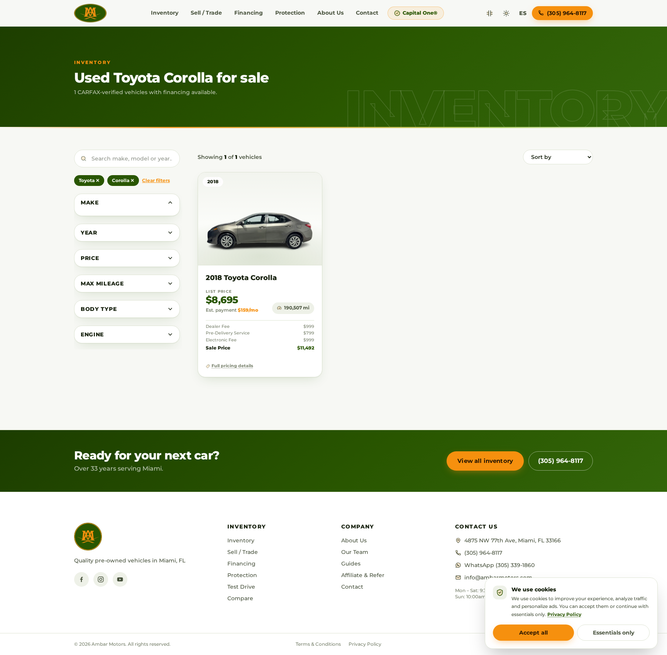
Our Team (354, 552)
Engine (92, 334)
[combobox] (127, 158)
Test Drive (241, 586)
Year (89, 232)
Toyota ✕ (89, 180)
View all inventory (485, 460)
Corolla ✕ (123, 180)
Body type (99, 309)
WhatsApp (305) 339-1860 (499, 565)
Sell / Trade (206, 12)
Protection (290, 12)
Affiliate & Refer (362, 575)
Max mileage (102, 283)
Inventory (164, 12)
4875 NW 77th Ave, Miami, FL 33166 (512, 540)
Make (90, 202)
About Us (330, 12)
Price (90, 258)
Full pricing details (232, 365)
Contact (367, 12)
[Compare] (489, 13)
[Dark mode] (506, 13)
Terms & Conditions (318, 644)
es (522, 13)
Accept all (533, 632)
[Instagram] (100, 579)
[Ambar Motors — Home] (90, 13)
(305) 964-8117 (560, 460)
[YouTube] (120, 579)
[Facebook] (81, 579)
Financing (248, 12)
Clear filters (156, 180)
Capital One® (420, 13)
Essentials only (613, 632)
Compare (240, 598)
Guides (351, 563)
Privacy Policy (365, 644)
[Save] (293, 186)
